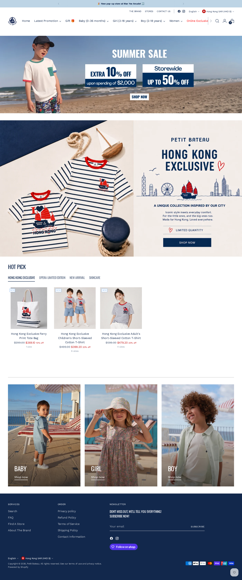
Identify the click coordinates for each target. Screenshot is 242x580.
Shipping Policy (68, 530)
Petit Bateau (33, 563)
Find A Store (16, 524)
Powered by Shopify (18, 567)
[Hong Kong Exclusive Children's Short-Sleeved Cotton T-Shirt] (75, 308)
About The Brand (19, 530)
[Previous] (59, 3)
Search (12, 511)
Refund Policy (67, 517)
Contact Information (71, 536)
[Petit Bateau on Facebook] (179, 11)
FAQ (10, 517)
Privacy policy (67, 511)
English (193, 11)
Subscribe (198, 526)
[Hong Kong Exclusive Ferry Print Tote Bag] (29, 308)
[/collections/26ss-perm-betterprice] (121, 74)
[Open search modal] (217, 20)
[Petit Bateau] (12, 21)
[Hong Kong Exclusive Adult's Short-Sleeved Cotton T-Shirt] (121, 308)
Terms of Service (69, 524)
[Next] (183, 3)
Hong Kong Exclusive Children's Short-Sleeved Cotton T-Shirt (75, 338)
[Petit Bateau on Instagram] (183, 11)
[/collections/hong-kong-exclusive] (121, 188)
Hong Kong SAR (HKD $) (219, 11)
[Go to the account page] (224, 20)
